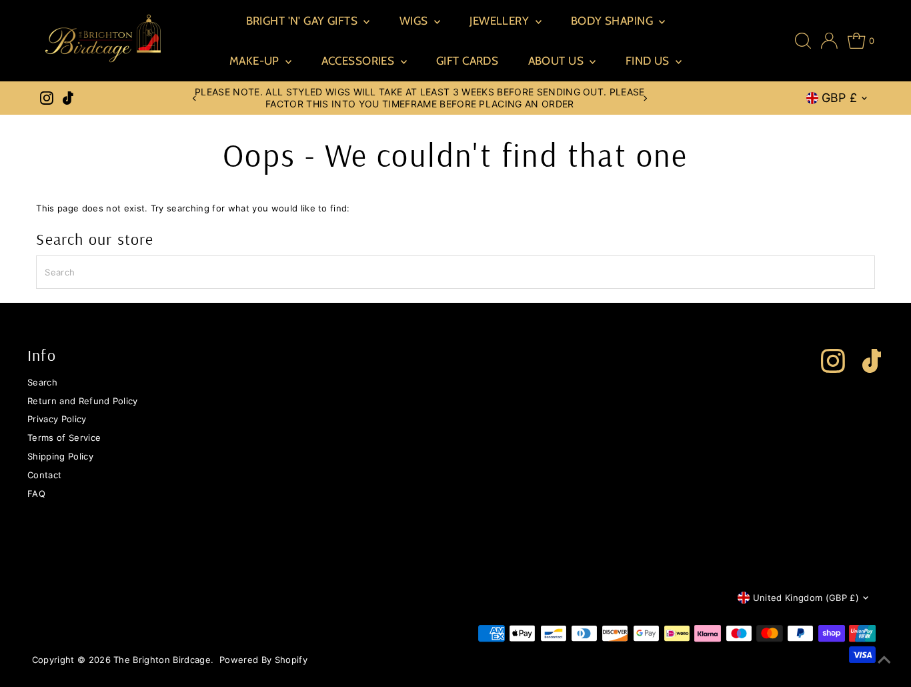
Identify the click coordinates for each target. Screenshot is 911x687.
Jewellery (501, 20)
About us (557, 60)
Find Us (649, 60)
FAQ (36, 493)
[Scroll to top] (884, 660)
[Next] (645, 98)
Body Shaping (613, 20)
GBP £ (840, 98)
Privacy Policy (57, 419)
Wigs (415, 20)
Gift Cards (467, 60)
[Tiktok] (68, 98)
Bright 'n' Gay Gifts (303, 20)
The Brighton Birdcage (162, 659)
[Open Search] (803, 41)
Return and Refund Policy (82, 401)
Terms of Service (64, 437)
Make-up (255, 60)
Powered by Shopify (263, 659)
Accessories (359, 60)
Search (42, 382)
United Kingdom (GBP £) (806, 597)
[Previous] (194, 98)
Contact (44, 475)
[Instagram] (47, 98)
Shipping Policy (60, 456)
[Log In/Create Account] (829, 41)
